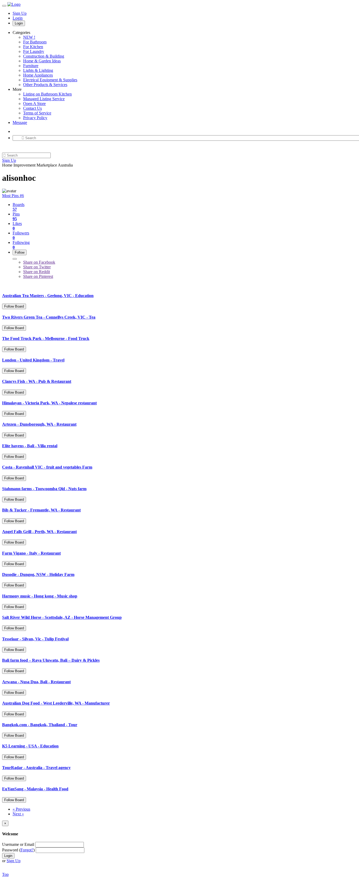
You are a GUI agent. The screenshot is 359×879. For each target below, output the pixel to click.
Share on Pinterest (38, 276)
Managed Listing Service (44, 99)
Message (20, 122)
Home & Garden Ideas (42, 61)
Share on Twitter (37, 267)
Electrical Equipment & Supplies (50, 80)
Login (18, 18)
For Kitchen (33, 46)
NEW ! (29, 37)
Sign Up (20, 13)
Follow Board (14, 306)
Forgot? (26, 850)
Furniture (30, 65)
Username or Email (18, 844)
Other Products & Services (45, 84)
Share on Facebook (39, 262)
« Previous (21, 809)
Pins (16, 216)
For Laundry (33, 51)
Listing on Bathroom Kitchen (47, 94)
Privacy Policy (35, 117)
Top (5, 874)
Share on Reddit (36, 271)
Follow (19, 252)
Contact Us (32, 108)
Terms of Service (37, 113)
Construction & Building (43, 56)
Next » (18, 814)
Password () (18, 850)
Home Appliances (38, 75)
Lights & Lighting (38, 70)
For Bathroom (35, 42)
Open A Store (34, 103)
